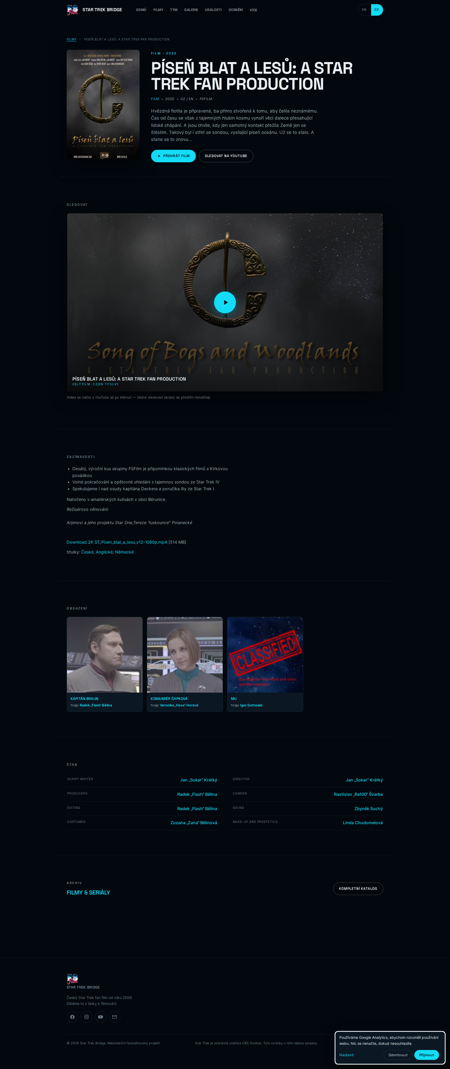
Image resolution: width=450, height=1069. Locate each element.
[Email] (114, 1017)
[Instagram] (86, 1017)
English (365, 10)
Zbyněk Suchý (368, 808)
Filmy (158, 10)
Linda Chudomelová (363, 822)
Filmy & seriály (88, 892)
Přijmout (426, 1055)
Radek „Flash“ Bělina (96, 705)
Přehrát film (176, 156)
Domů (141, 10)
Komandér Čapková (169, 698)
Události (213, 10)
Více (253, 10)
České (87, 552)
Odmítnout (398, 1055)
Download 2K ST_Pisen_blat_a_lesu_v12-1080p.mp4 (117, 542)
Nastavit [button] (346, 1055)
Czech (377, 10)
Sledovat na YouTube (226, 156)
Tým (174, 10)
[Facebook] (72, 1017)
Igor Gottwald (251, 705)
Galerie (191, 10)
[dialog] (390, 1048)
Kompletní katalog (358, 888)
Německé (124, 552)
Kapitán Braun (84, 698)
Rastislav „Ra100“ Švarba (358, 794)
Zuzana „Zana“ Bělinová (194, 822)
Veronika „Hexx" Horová (179, 705)
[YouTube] (100, 1017)
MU (233, 698)
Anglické (104, 552)
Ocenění (236, 10)
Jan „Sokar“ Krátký (198, 779)
